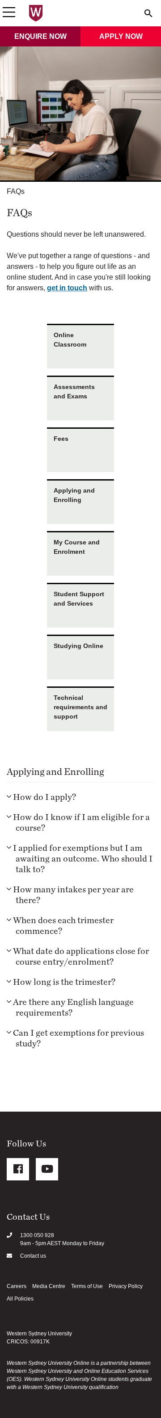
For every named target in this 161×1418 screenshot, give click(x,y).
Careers (16, 1286)
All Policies (20, 1299)
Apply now (121, 36)
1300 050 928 (37, 1235)
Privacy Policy (126, 1286)
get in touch (67, 288)
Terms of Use (87, 1286)
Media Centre (48, 1286)
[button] (9, 12)
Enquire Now (40, 36)
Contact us (33, 1256)
